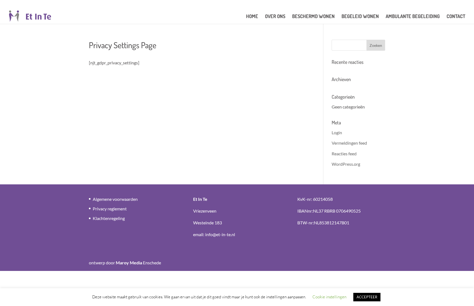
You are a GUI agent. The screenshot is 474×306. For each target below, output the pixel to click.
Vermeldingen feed (349, 142)
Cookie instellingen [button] (329, 296)
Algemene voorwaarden (115, 199)
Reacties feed (344, 153)
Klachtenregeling (109, 218)
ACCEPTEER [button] (367, 297)
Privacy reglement (110, 208)
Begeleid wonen (360, 16)
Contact (456, 16)
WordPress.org (346, 164)
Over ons (275, 16)
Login (337, 132)
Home (252, 16)
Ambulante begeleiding (413, 16)
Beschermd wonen (313, 16)
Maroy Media (129, 262)
